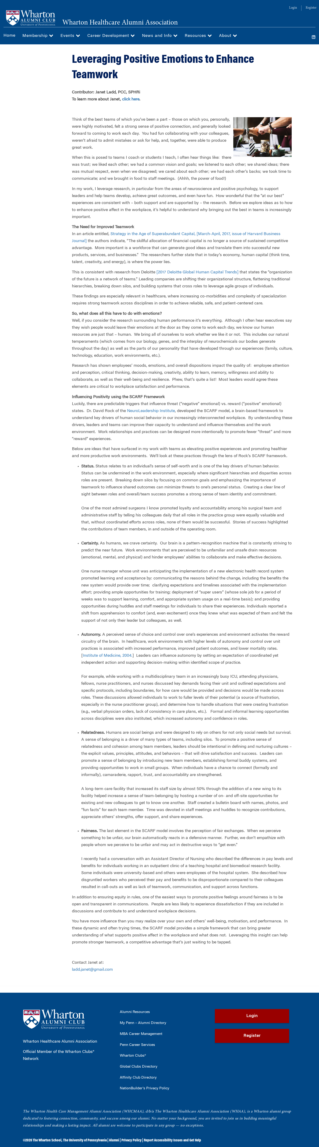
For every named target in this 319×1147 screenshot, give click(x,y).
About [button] (226, 36)
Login (293, 8)
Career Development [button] (109, 36)
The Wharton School (47, 1140)
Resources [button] (196, 36)
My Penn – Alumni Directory (143, 1023)
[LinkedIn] (313, 37)
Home (9, 36)
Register (311, 8)
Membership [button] (35, 36)
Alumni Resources (135, 1012)
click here (130, 99)
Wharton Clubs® (133, 1056)
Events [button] (68, 36)
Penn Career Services (137, 1045)
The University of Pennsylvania (85, 1140)
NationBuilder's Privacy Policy (144, 1088)
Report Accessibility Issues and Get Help (172, 1140)
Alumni (114, 1140)
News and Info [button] (157, 36)
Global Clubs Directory (138, 1067)
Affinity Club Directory (138, 1078)
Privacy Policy (131, 1140)
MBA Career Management (141, 1034)
